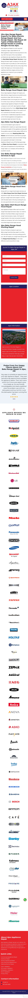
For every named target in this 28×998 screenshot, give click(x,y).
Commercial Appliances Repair (9, 957)
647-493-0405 (6, 984)
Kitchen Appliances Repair (8, 960)
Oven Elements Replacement (9, 962)
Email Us (5, 982)
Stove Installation (5, 971)
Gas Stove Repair (5, 958)
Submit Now (14, 277)
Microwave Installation (7, 968)
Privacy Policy (4, 973)
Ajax (2, 22)
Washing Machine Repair (7, 964)
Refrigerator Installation (7, 970)
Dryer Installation (5, 966)
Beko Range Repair (9, 22)
